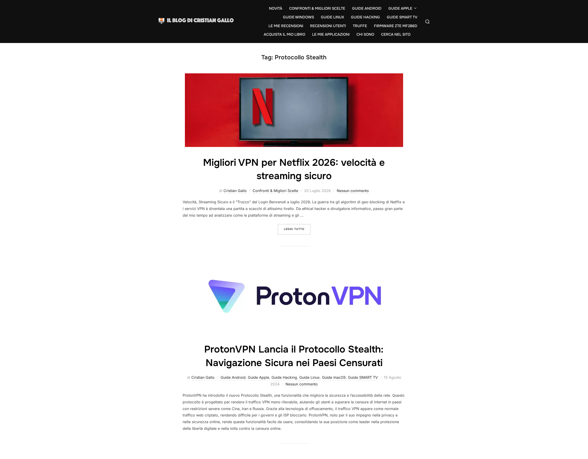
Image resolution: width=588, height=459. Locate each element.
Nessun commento (353, 190)
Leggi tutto (297, 229)
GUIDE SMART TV (402, 17)
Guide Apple (258, 377)
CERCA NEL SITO (395, 34)
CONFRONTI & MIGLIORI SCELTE (317, 8)
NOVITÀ (275, 8)
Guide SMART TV (363, 377)
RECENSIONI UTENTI (328, 25)
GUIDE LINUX (332, 17)
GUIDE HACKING (365, 17)
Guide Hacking (284, 377)
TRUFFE (360, 25)
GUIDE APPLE (400, 8)
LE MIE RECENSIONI (286, 25)
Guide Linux (309, 377)
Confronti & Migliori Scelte (275, 190)
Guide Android (233, 377)
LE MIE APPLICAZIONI (331, 34)
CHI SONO (365, 34)
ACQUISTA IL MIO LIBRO (284, 34)
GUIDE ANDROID (367, 8)
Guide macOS (334, 377)
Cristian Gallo (235, 190)
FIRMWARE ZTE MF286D (395, 25)
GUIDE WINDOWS (298, 17)
